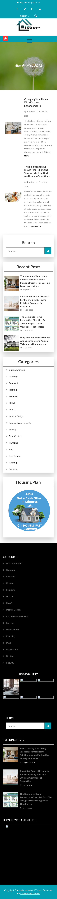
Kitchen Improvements (20, 422)
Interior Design (16, 416)
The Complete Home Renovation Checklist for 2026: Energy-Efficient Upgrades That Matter (33, 321)
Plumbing (13, 442)
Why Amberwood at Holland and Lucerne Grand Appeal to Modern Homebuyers (35, 340)
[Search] (36, 16)
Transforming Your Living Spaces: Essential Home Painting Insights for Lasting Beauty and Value (35, 281)
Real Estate (15, 456)
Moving (12, 429)
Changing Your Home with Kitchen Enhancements (36, 102)
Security (13, 469)
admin (32, 111)
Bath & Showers (17, 369)
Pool (11, 449)
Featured (13, 383)
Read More (36, 226)
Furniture (13, 396)
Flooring (13, 389)
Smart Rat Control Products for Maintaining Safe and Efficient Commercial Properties (35, 301)
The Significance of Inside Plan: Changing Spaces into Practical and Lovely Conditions (37, 171)
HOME (12, 403)
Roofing (13, 462)
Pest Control (15, 436)
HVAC (12, 409)
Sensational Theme (30, 893)
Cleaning (13, 376)
